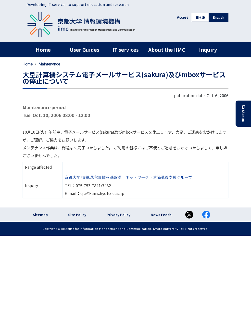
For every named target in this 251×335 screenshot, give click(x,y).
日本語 (200, 17)
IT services (126, 49)
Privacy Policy (118, 214)
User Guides (84, 49)
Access (182, 17)
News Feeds (161, 214)
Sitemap (40, 214)
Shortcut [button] (243, 116)
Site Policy (77, 214)
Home (43, 49)
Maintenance (49, 64)
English (218, 17)
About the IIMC (166, 49)
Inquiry (208, 49)
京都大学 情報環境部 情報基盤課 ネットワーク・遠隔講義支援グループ (128, 177)
